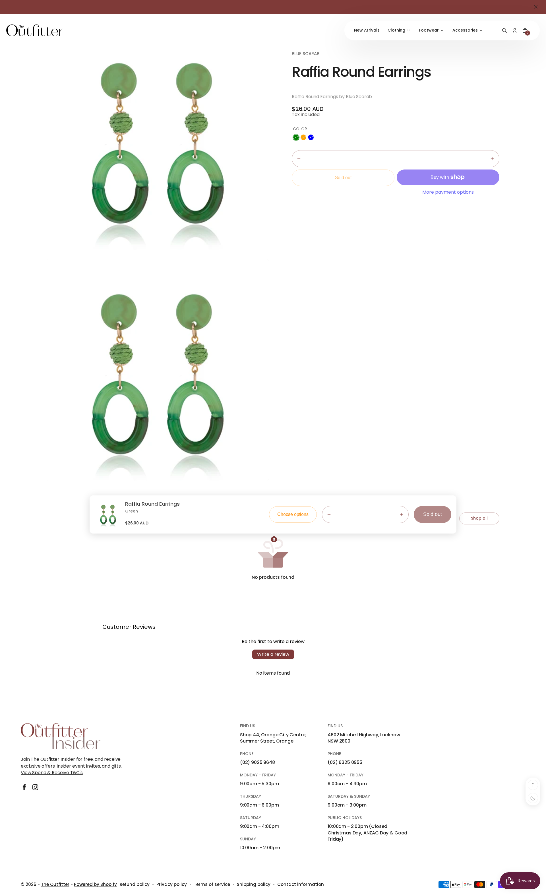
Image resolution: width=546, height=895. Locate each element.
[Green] (296, 137)
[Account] (515, 30)
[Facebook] (24, 787)
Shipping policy (253, 884)
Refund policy (135, 884)
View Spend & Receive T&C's (52, 772)
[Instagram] (35, 787)
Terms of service (212, 884)
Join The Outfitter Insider (48, 759)
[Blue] (311, 137)
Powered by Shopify (95, 884)
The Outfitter (55, 884)
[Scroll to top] (533, 785)
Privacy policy (171, 884)
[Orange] (303, 137)
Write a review (273, 654)
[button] (504, 30)
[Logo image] (34, 30)
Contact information (300, 884)
